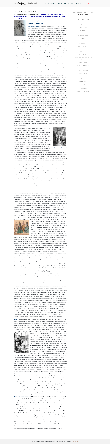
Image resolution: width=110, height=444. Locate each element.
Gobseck (83, 38)
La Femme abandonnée (83, 65)
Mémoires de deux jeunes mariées (83, 57)
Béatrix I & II (83, 51)
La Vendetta (83, 16)
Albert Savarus (83, 27)
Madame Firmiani (83, 73)
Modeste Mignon (83, 81)
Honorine (83, 24)
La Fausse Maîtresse (83, 41)
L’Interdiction (83, 49)
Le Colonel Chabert (83, 46)
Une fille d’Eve (83, 88)
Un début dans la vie (83, 43)
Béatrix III (83, 78)
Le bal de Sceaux (83, 76)
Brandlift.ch (75, 441)
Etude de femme (83, 62)
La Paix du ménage (83, 32)
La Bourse (83, 68)
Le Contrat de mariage (83, 19)
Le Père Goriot (83, 22)
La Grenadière (83, 59)
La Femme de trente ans (83, 54)
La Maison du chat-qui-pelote (83, 91)
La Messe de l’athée (83, 35)
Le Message (83, 30)
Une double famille (83, 70)
